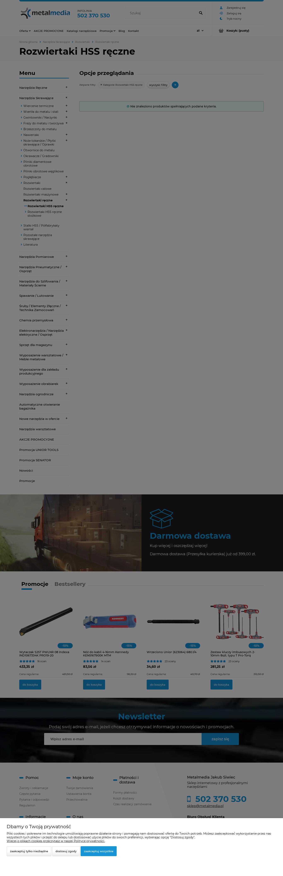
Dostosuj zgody (66, 851)
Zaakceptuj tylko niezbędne (29, 851)
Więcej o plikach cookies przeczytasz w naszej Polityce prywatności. (56, 841)
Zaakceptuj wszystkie (98, 851)
